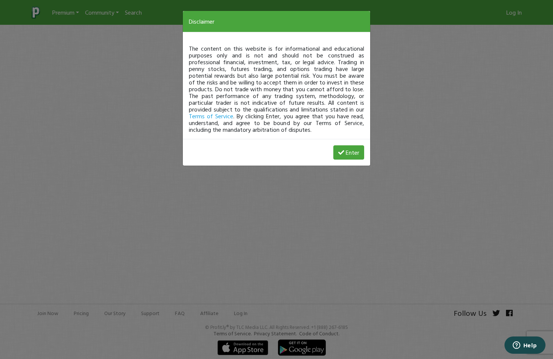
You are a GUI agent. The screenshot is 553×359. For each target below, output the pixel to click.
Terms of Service (211, 116)
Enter (352, 152)
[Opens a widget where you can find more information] (524, 345)
